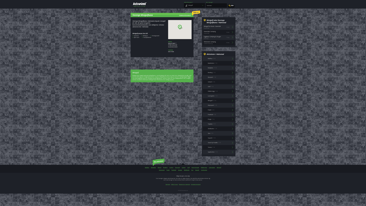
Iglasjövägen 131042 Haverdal (172, 44)
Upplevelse (204, 170)
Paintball (173, 170)
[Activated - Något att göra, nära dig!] (140, 4)
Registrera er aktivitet (184, 184)
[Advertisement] (162, 62)
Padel (168, 170)
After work (136, 37)
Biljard (159, 167)
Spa (192, 170)
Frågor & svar (174, 184)
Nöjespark (162, 170)
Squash (197, 170)
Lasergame (212, 167)
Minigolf (219, 167)
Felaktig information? (185, 15)
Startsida (168, 184)
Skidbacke (186, 170)
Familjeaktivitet (147, 37)
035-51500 (171, 50)
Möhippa (145, 36)
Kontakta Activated (196, 184)
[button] (180, 27)
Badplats (153, 167)
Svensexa (136, 36)
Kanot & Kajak (195, 167)
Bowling (165, 167)
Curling (171, 167)
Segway (180, 170)
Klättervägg (204, 167)
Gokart (183, 167)
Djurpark (177, 167)
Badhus (147, 167)
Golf (188, 167)
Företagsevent (155, 36)
